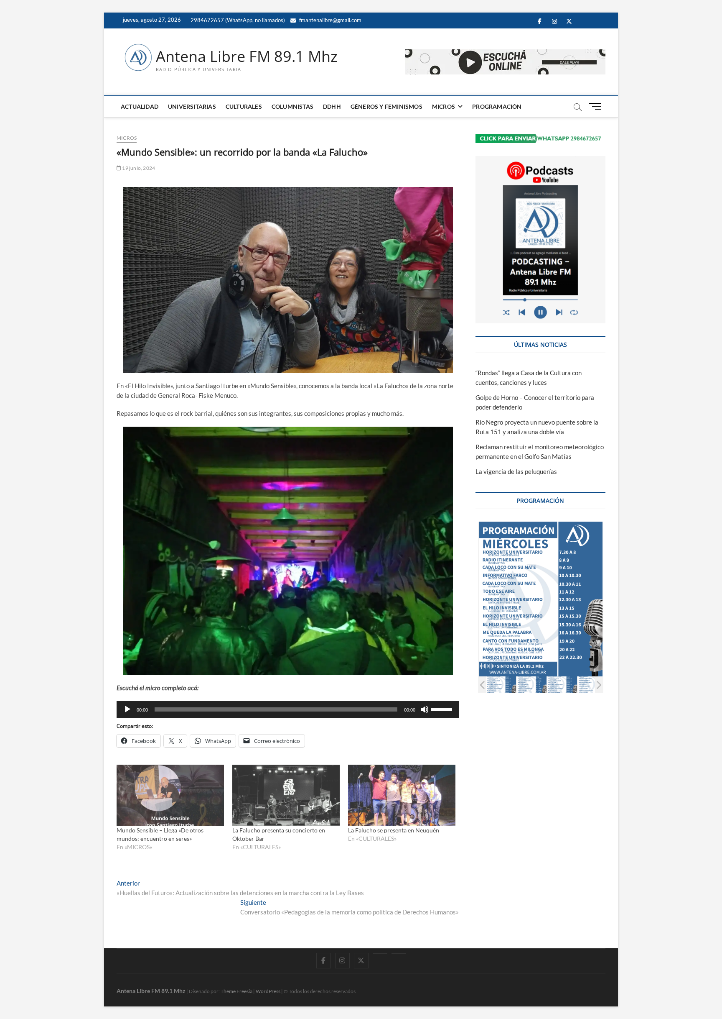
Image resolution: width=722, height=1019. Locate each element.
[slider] (443, 708)
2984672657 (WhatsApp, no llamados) (237, 20)
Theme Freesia (236, 991)
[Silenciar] (424, 709)
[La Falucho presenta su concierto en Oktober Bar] (286, 795)
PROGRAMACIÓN (496, 106)
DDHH (332, 106)
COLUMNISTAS (292, 106)
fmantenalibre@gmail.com (329, 20)
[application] (288, 709)
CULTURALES (244, 106)
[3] (562, 684)
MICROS (443, 106)
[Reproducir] (127, 709)
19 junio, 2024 (138, 168)
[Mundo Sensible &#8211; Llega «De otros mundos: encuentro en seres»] (170, 795)
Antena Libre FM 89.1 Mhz (247, 56)
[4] (593, 684)
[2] (532, 684)
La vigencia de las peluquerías (516, 471)
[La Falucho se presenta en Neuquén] (401, 795)
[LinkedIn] (380, 953)
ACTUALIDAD (139, 106)
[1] (501, 684)
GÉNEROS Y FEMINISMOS (386, 106)
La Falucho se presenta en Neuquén (393, 830)
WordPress (268, 991)
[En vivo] (399, 953)
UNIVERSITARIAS (192, 106)
